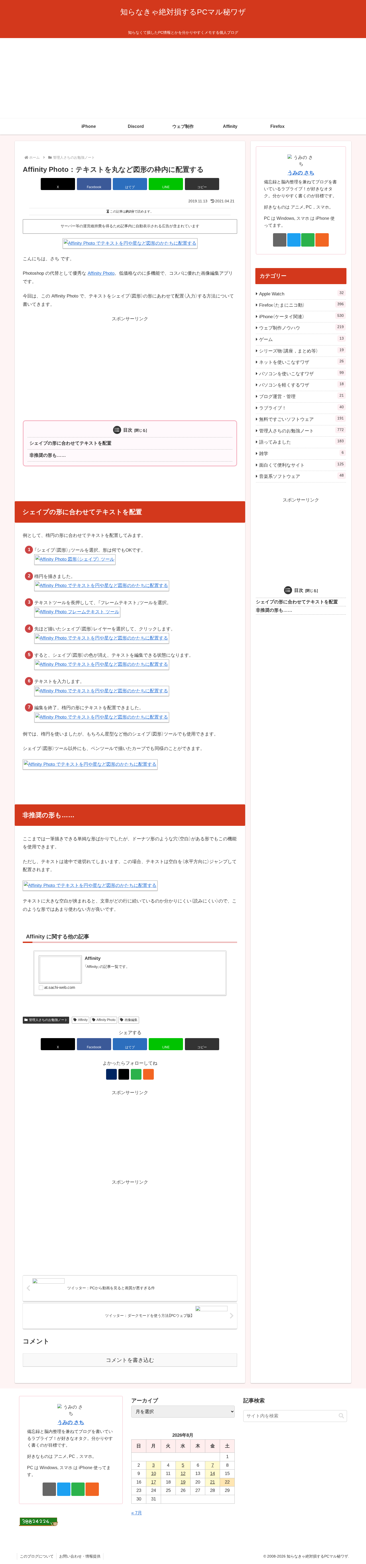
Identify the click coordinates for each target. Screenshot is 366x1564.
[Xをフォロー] (123, 1074)
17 (153, 1482)
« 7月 (136, 1512)
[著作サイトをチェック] (111, 1074)
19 (183, 1482)
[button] (202, 184)
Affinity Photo (101, 273)
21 (212, 1482)
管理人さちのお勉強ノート (48, 1020)
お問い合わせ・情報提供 (79, 1556)
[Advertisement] (183, 78)
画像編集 (131, 1020)
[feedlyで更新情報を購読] (136, 1074)
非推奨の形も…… (47, 455)
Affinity (83, 1020)
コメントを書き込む (130, 1360)
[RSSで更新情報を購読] (148, 1074)
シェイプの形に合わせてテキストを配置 (70, 443)
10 (153, 1473)
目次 (127, 430)
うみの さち (300, 173)
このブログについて (37, 1556)
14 (212, 1473)
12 (183, 1473)
